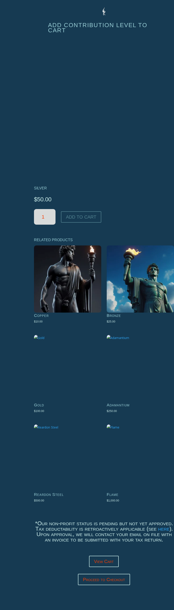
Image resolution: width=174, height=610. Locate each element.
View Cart (104, 561)
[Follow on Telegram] (13, 88)
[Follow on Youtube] (13, 117)
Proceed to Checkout (104, 579)
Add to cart (81, 216)
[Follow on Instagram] (13, 103)
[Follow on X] (13, 74)
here (163, 528)
